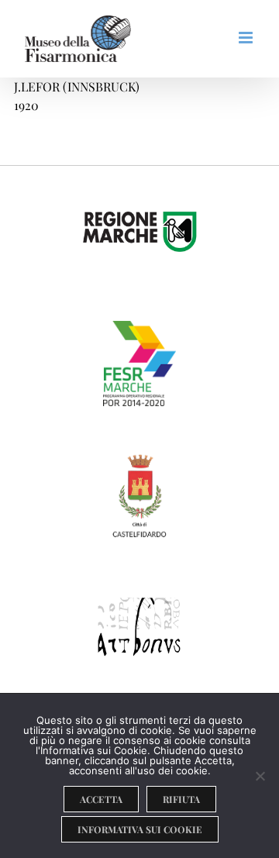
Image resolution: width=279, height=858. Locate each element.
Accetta (101, 799)
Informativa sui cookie (140, 829)
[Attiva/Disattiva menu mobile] (247, 37)
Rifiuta (181, 799)
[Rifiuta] (259, 776)
